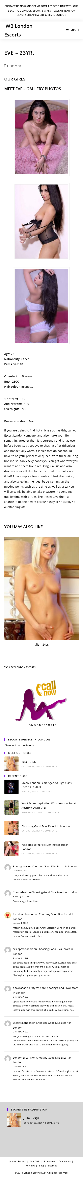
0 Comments (50, 766)
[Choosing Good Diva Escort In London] (11, 828)
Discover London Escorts (19, 745)
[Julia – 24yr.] (41, 588)
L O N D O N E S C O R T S (41, 725)
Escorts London (22, 1023)
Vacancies (65, 1161)
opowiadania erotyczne (27, 988)
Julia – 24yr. (41, 644)
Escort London (13, 435)
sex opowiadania (23, 949)
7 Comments (50, 830)
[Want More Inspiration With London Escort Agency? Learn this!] (11, 807)
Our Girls (35, 1161)
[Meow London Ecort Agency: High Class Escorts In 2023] (11, 787)
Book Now (49, 1161)
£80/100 (15, 66)
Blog (41, 1165)
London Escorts (22, 1057)
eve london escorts (23, 667)
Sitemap (52, 1165)
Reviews (30, 1165)
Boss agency (20, 866)
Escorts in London (23, 914)
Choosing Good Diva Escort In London (46, 826)
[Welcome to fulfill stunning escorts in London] (11, 848)
